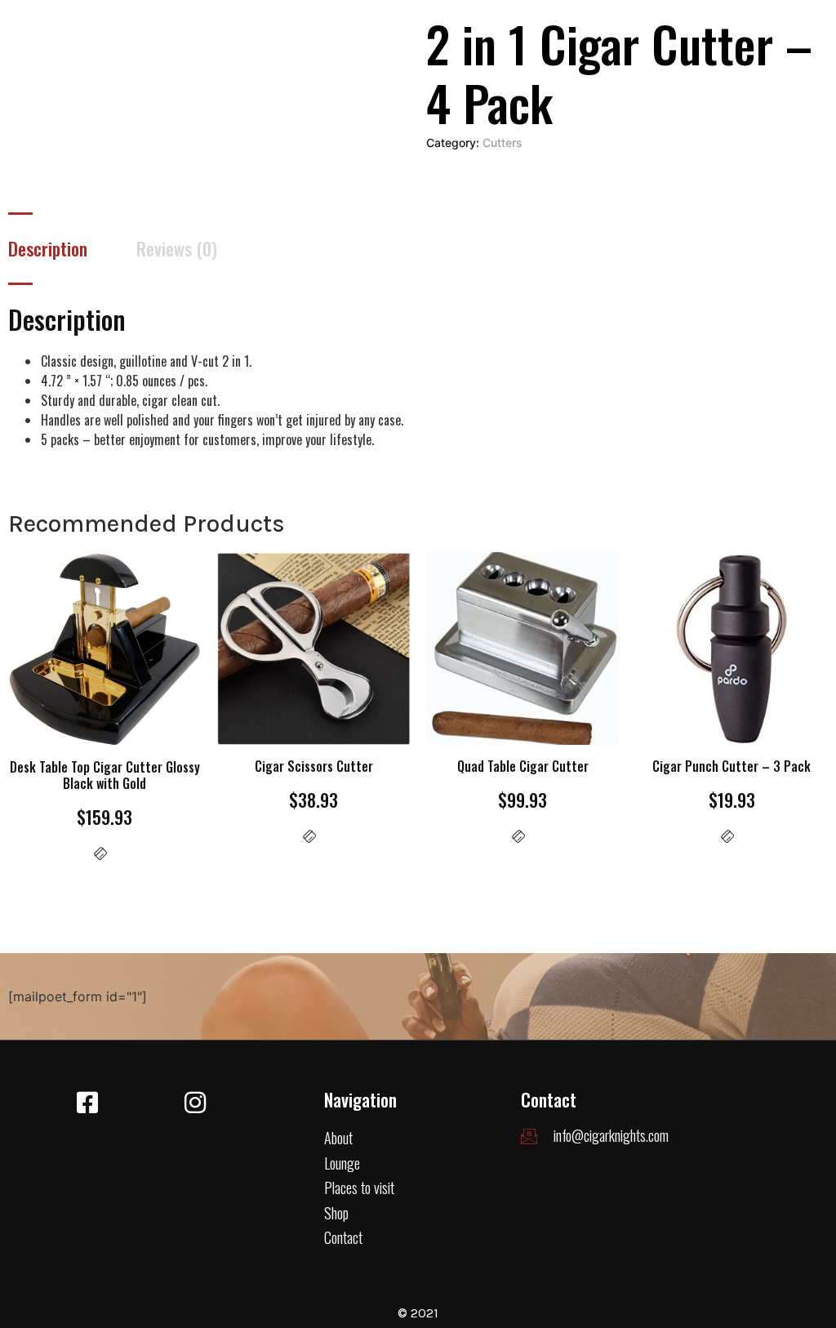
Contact (343, 1237)
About (338, 1137)
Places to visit (359, 1187)
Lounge (342, 1163)
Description (47, 248)
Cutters (502, 142)
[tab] (72, 248)
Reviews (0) (176, 248)
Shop (336, 1212)
